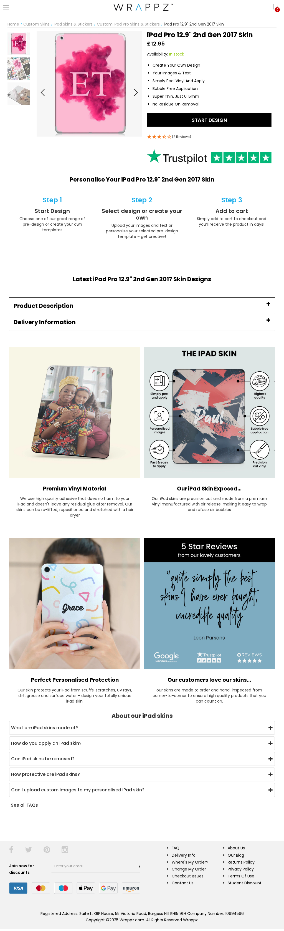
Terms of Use (241, 876)
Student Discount (245, 883)
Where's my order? (190, 862)
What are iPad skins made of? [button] (44, 727)
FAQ (175, 848)
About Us (236, 848)
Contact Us (183, 883)
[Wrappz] (142, 7)
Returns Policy (241, 862)
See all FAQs (24, 805)
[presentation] (43, 92)
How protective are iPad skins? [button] (45, 774)
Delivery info (184, 855)
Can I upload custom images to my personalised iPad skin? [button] (77, 790)
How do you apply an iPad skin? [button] (46, 743)
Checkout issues (188, 876)
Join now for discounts (21, 869)
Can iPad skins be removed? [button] (43, 759)
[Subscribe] (139, 866)
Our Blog (236, 855)
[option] (18, 43)
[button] (142, 306)
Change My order (189, 869)
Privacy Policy (241, 869)
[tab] (142, 306)
